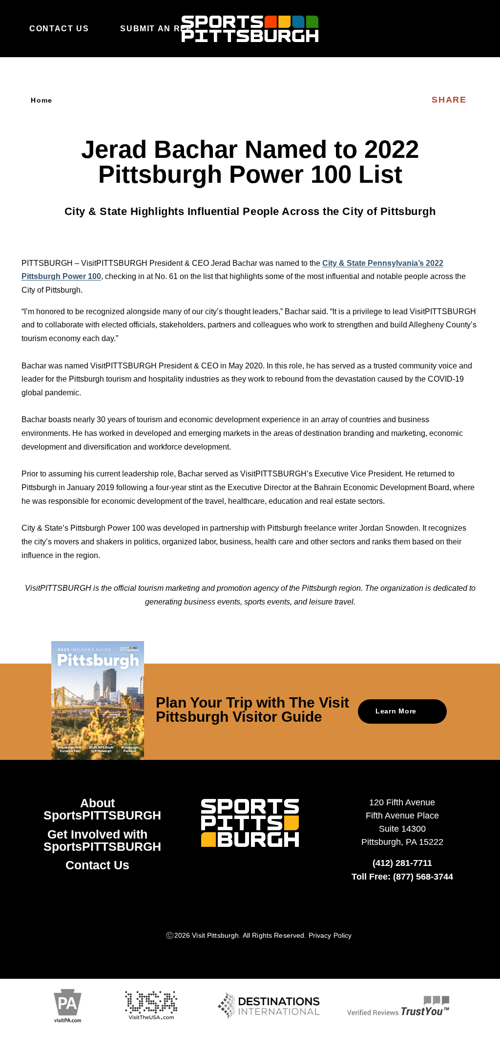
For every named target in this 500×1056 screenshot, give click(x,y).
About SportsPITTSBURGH (102, 809)
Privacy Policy (330, 935)
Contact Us (59, 28)
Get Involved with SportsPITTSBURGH (102, 840)
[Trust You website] (398, 1005)
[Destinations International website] (269, 1005)
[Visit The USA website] (151, 1005)
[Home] (250, 29)
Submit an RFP (156, 28)
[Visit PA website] (67, 1006)
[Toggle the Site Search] (448, 28)
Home (42, 100)
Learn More (396, 711)
